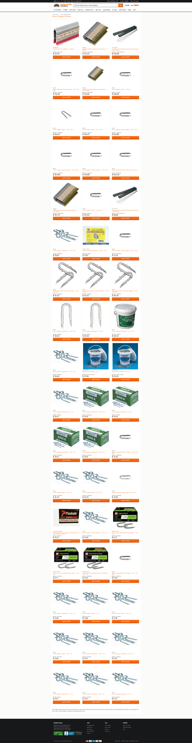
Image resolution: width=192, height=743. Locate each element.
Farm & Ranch (55, 14)
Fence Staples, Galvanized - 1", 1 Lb (63, 694)
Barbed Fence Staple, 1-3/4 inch (121, 371)
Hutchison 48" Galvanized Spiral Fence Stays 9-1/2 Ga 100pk (125, 49)
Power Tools (80, 10)
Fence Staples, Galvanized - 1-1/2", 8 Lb (123, 331)
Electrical (114, 10)
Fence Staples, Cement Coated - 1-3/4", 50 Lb (66, 170)
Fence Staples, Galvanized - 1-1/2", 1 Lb (93, 694)
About (134, 10)
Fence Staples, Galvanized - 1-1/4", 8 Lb (64, 371)
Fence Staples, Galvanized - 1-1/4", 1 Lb (123, 653)
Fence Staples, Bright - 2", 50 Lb (121, 89)
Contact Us (107, 731)
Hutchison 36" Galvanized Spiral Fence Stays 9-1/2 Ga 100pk (125, 210)
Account (127, 5)
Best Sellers (89, 729)
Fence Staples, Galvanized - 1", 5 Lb (122, 412)
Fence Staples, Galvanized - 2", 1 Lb (122, 694)
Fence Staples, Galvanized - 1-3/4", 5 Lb (93, 412)
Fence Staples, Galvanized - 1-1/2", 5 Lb (93, 452)
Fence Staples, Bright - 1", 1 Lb (91, 613)
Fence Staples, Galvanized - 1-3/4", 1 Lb (93, 653)
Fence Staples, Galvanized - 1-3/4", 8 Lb (64, 331)
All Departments (57, 10)
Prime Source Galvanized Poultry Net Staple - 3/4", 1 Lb (95, 573)
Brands (129, 10)
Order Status (108, 725)
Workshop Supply (89, 10)
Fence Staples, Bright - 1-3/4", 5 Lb (92, 492)
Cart (134, 5)
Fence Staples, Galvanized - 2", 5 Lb (63, 412)
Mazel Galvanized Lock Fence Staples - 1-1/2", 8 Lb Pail (95, 291)
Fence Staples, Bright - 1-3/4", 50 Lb (63, 129)
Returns (107, 729)
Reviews (89, 733)
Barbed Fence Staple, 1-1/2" (90, 371)
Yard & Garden (122, 10)
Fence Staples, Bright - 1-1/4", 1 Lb (121, 613)
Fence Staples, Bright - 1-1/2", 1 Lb (62, 653)
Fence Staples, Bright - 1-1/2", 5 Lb (62, 492)
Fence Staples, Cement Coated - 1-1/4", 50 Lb (95, 170)
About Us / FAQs (126, 725)
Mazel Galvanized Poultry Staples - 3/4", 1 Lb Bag (124, 573)
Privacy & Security (127, 727)
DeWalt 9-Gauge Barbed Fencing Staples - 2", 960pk (95, 49)
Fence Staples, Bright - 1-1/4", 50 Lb (92, 129)
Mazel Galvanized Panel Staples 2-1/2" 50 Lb (124, 170)
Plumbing (65, 10)
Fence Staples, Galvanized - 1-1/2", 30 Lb (64, 250)
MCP (124, 729)
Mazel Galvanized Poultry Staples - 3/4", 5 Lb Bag (125, 452)
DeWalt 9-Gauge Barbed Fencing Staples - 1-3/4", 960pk (94, 90)
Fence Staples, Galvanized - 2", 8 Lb (92, 331)
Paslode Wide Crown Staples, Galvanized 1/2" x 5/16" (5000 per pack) (66, 533)
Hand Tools (98, 10)
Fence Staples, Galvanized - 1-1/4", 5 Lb (64, 452)
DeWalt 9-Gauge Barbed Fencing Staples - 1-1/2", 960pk (65, 210)
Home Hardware (106, 10)
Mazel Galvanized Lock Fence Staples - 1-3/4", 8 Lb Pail (66, 291)
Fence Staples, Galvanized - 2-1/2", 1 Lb (64, 613)
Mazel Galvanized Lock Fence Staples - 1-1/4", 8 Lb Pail (125, 291)
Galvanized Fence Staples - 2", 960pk (63, 49)
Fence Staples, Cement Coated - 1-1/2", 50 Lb (124, 129)
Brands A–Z (89, 727)
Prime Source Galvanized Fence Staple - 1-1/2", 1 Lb (66, 573)
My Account (107, 727)
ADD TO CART (66, 57)
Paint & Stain (72, 10)
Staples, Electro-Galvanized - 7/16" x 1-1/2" (94, 250)
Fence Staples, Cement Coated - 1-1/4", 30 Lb (125, 250)
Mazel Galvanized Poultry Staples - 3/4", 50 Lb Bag (66, 90)
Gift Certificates (90, 731)
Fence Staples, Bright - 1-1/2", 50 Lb (92, 210)
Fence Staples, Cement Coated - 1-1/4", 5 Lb (94, 533)
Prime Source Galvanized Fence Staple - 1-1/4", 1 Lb (125, 533)
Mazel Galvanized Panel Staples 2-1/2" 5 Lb (124, 492)
